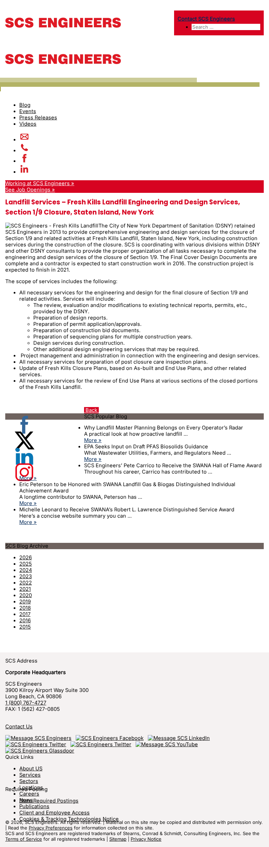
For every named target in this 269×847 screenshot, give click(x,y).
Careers (29, 794)
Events (27, 111)
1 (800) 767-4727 (25, 703)
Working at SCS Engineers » (39, 183)
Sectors (28, 781)
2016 (25, 620)
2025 (25, 564)
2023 (25, 576)
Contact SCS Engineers (206, 19)
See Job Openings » (30, 190)
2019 (25, 601)
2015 (25, 627)
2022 (25, 583)
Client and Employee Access (54, 813)
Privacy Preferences (51, 828)
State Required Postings (48, 801)
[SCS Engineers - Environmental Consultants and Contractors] (63, 26)
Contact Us (19, 726)
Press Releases (38, 117)
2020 (25, 595)
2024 (25, 570)
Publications (34, 806)
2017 (24, 614)
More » (93, 440)
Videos (27, 124)
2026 (25, 557)
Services (30, 775)
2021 (25, 589)
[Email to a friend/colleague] (24, 139)
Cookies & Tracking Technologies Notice (69, 819)
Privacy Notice (146, 839)
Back (91, 410)
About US (30, 768)
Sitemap (117, 839)
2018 (25, 608)
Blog (24, 105)
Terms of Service (23, 839)
